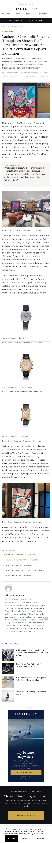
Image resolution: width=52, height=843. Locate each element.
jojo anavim (9, 560)
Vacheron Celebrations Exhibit (18, 565)
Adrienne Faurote (11, 72)
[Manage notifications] (46, 618)
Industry (43, 14)
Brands (19, 14)
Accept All (11, 838)
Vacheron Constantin (14, 570)
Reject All (40, 838)
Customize (26, 838)
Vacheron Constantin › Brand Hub (19, 555)
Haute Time (6, 26)
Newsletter (22, 4)
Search (31, 4)
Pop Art (22, 560)
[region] (26, 842)
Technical (31, 14)
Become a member (26, 815)
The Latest (7, 14)
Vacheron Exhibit (36, 570)
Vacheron (35, 560)
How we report (42, 77)
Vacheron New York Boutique (17, 575)
